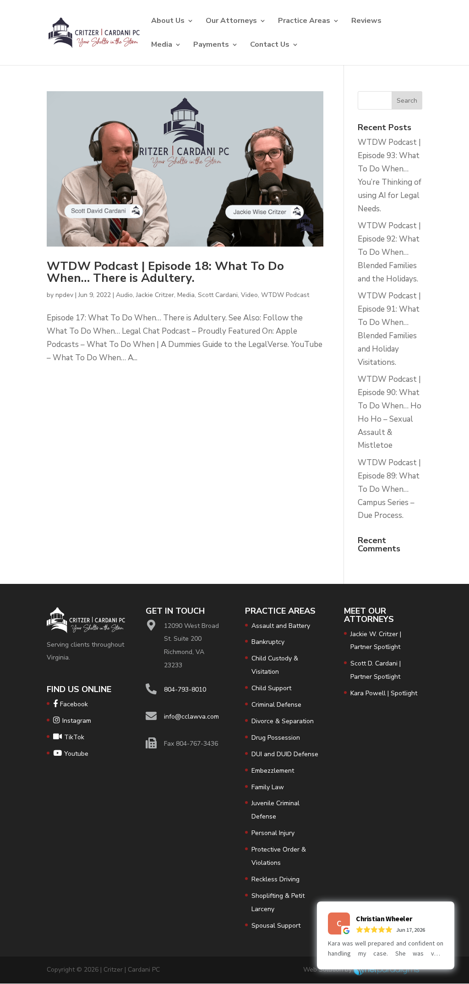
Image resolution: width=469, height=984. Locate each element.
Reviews (366, 21)
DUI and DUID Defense (284, 754)
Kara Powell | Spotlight (383, 693)
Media (161, 45)
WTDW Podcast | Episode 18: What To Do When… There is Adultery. (165, 272)
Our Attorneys (231, 21)
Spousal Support (275, 925)
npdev (64, 295)
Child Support (271, 688)
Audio (124, 295)
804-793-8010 (185, 689)
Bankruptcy (267, 642)
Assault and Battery (280, 625)
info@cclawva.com (191, 716)
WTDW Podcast (285, 295)
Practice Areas (304, 21)
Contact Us (269, 45)
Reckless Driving (275, 879)
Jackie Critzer (155, 295)
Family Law (267, 787)
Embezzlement (272, 770)
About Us (168, 21)
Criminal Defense (276, 704)
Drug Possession (275, 737)
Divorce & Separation (282, 721)
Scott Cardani (218, 295)
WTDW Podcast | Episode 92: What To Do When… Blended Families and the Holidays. (389, 252)
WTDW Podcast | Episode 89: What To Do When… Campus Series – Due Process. (389, 489)
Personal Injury (272, 833)
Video (249, 295)
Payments (211, 45)
